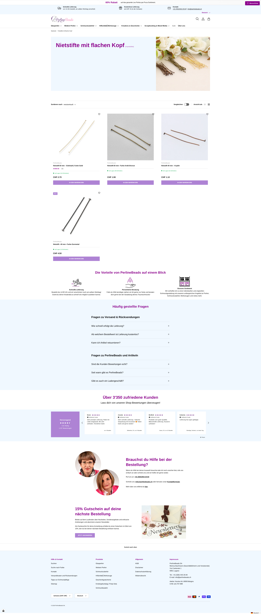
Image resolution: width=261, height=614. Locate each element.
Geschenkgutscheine (103, 580)
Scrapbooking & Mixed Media (156, 26)
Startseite (53, 31)
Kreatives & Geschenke (130, 26)
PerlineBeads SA (60, 605)
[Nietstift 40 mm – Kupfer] (184, 137)
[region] (145, 423)
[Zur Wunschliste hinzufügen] (99, 114)
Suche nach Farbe (57, 567)
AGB (137, 563)
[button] (209, 19)
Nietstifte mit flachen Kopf (65, 31)
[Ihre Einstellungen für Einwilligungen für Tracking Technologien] (3, 610)
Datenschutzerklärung (143, 571)
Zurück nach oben (130, 547)
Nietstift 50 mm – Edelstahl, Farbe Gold (68, 166)
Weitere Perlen (70, 26)
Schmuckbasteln (102, 588)
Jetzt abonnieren (85, 535)
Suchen (54, 563)
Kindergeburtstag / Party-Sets (106, 584)
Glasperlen (55, 26)
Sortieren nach (56, 104)
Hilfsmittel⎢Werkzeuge (107, 26)
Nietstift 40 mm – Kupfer (170, 166)
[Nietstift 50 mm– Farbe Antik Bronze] (130, 137)
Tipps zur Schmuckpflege (60, 580)
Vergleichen (178, 104)
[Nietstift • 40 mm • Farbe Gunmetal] (76, 215)
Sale (174, 26)
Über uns (181, 26)
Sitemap (54, 584)
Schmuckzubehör (87, 26)
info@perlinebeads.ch (195, 9)
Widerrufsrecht (140, 576)
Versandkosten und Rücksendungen (64, 576)
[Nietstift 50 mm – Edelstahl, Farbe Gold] (76, 137)
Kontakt (53, 571)
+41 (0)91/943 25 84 (179, 9)
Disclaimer (139, 567)
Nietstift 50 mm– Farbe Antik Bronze (121, 166)
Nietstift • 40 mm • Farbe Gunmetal (66, 244)
